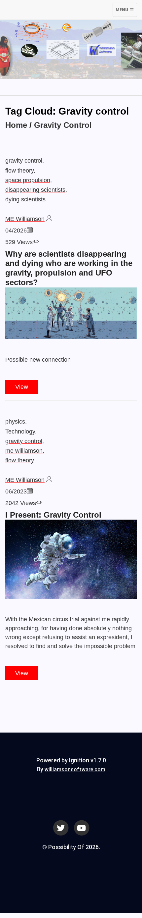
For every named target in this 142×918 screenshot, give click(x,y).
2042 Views (20, 503)
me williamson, (24, 450)
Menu (126, 12)
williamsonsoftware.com (75, 769)
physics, (16, 421)
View (21, 386)
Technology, (21, 431)
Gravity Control (63, 125)
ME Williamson (25, 219)
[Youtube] (81, 827)
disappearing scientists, (36, 189)
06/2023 (16, 491)
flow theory (19, 460)
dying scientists (25, 199)
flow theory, (20, 170)
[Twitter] (61, 827)
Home (16, 125)
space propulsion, (28, 180)
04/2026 (16, 230)
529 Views (19, 242)
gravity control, (24, 160)
